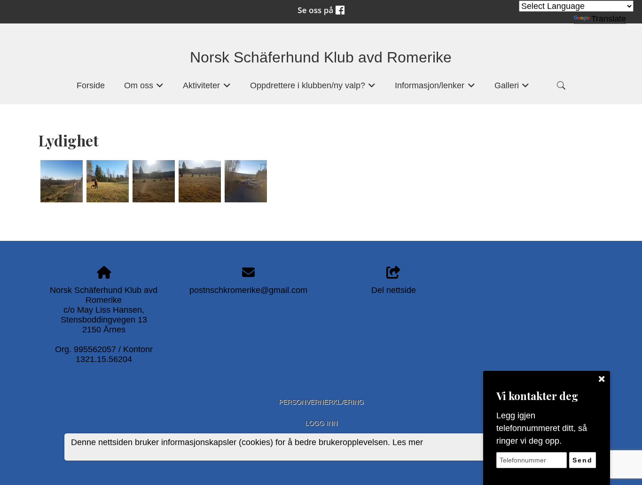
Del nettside (393, 290)
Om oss (144, 88)
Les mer (407, 442)
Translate (608, 18)
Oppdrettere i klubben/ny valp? (313, 88)
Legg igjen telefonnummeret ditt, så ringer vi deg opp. (541, 428)
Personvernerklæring (321, 402)
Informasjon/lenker (435, 88)
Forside (91, 85)
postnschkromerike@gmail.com (248, 290)
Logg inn (321, 423)
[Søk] (561, 85)
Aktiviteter (207, 88)
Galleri (512, 88)
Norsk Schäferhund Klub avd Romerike (321, 57)
